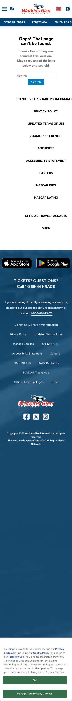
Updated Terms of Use (49, 334)
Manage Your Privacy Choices (35, 693)
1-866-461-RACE (41, 313)
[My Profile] (68, 9)
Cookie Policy (41, 652)
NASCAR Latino (49, 363)
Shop (55, 382)
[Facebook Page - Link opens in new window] (26, 418)
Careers (55, 353)
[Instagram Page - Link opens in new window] (45, 418)
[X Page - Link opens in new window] (36, 418)
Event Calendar (14, 22)
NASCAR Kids (22, 363)
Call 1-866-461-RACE (36, 286)
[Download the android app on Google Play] (53, 271)
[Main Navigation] (3, 9)
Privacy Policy (18, 334)
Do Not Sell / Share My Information (36, 325)
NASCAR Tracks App (36, 372)
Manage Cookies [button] (23, 344)
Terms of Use (16, 656)
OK (34, 680)
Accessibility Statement (27, 353)
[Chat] (12, 9)
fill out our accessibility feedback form (38, 307)
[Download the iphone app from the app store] (17, 267)
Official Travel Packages (29, 382)
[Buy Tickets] (59, 9)
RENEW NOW (39, 22)
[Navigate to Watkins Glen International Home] (36, 9)
